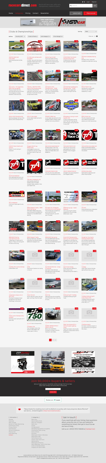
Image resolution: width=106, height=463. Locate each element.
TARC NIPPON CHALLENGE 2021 (89, 146)
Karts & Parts (35, 432)
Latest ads (77, 13)
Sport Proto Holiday (68, 267)
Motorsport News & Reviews (40, 435)
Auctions (34, 433)
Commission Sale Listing (38, 430)
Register (94, 2)
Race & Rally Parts (37, 421)
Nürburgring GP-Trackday (70, 295)
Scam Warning (13, 433)
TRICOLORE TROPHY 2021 (69, 146)
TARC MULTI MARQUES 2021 (34, 179)
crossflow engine (86, 324)
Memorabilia (35, 441)
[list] (94, 36)
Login (88, 2)
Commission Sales (14, 425)
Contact (35, 13)
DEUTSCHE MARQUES (14, 176)
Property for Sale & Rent (38, 447)
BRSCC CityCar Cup (86, 116)
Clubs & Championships (38, 446)
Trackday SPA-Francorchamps (16, 267)
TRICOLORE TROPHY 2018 (51, 171)
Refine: (11, 36)
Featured (11, 421)
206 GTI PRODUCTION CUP (69, 171)
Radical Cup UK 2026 (50, 57)
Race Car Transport (37, 422)
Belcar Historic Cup (86, 87)
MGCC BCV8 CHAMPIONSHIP (52, 146)
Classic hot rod (31, 295)
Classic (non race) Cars (38, 439)
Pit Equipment (35, 427)
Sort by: (80, 31)
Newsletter (45, 13)
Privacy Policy (13, 427)
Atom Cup (47, 295)
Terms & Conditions (14, 430)
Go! (95, 5)
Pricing (27, 13)
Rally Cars (34, 424)
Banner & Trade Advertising (16, 424)
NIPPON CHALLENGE (87, 171)
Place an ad (90, 13)
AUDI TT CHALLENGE (32, 116)
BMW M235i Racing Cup (51, 237)
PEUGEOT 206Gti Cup (50, 116)
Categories (19, 13)
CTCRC (28, 267)
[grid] (97, 36)
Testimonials (12, 428)
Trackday (84, 267)
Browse (11, 419)
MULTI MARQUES (13, 202)
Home (11, 13)
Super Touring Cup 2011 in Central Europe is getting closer (69, 326)
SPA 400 (84, 207)
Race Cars (34, 419)
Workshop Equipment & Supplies (41, 428)
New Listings (12, 422)
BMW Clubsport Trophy (33, 237)
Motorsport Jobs (36, 436)
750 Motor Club (31, 326)
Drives (33, 425)
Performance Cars (37, 438)
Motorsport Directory (37, 442)
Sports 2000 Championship (16, 116)
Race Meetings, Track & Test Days (41, 444)
